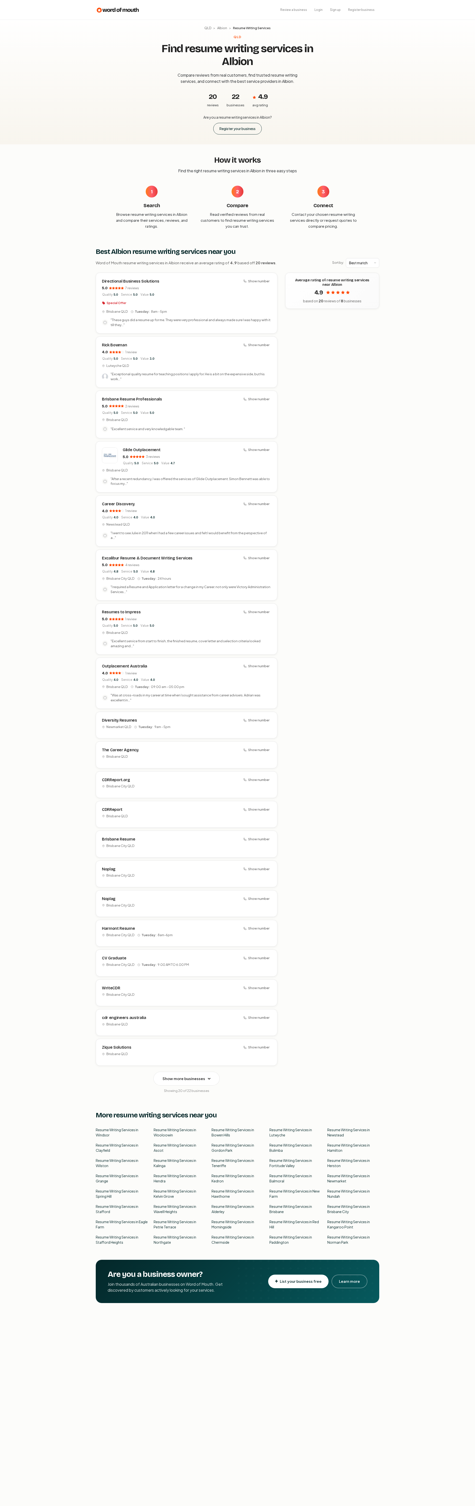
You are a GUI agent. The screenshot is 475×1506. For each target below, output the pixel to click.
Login (318, 10)
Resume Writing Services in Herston (348, 1163)
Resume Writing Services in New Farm (294, 1193)
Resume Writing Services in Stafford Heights (117, 1239)
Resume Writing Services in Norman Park (348, 1239)
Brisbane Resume (118, 839)
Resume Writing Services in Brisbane (290, 1209)
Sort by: (338, 263)
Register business (361, 10)
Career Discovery (118, 504)
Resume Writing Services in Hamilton (348, 1147)
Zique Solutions (116, 1047)
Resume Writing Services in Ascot (175, 1147)
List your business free (301, 1281)
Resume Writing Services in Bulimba (290, 1147)
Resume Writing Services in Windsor (117, 1132)
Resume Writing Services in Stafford (117, 1209)
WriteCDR (111, 988)
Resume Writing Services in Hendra (175, 1178)
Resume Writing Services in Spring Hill (117, 1193)
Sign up (335, 10)
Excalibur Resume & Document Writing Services (147, 558)
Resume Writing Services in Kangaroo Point (348, 1224)
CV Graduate (114, 958)
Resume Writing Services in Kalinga (175, 1163)
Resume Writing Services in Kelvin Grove (175, 1193)
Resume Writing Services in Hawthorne (233, 1193)
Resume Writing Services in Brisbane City (348, 1209)
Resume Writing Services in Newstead (348, 1132)
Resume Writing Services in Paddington (290, 1239)
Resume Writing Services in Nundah (348, 1193)
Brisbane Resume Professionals (132, 399)
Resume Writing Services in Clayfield (117, 1147)
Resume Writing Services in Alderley (233, 1209)
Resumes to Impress (121, 612)
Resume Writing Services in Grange (117, 1178)
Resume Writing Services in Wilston (117, 1163)
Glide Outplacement (141, 449)
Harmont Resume (118, 928)
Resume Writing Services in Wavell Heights (175, 1209)
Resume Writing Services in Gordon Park (233, 1147)
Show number (258, 281)
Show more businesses (184, 1078)
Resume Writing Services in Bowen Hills (233, 1132)
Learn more (349, 1281)
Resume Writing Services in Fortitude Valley (290, 1163)
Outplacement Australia (124, 666)
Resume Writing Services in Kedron (233, 1178)
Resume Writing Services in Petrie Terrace (175, 1224)
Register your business (237, 128)
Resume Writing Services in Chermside (233, 1239)
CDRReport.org (116, 779)
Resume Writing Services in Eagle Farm (122, 1224)
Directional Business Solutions (130, 281)
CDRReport (112, 809)
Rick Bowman (114, 345)
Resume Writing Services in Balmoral (290, 1178)
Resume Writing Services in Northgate (175, 1239)
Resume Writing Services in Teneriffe (233, 1163)
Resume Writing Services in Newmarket (348, 1178)
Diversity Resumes (119, 720)
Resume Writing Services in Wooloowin (175, 1132)
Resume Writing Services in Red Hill (294, 1224)
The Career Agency (120, 750)
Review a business (293, 10)
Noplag (109, 869)
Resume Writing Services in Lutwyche (290, 1132)
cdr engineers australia (124, 1017)
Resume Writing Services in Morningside (233, 1224)
